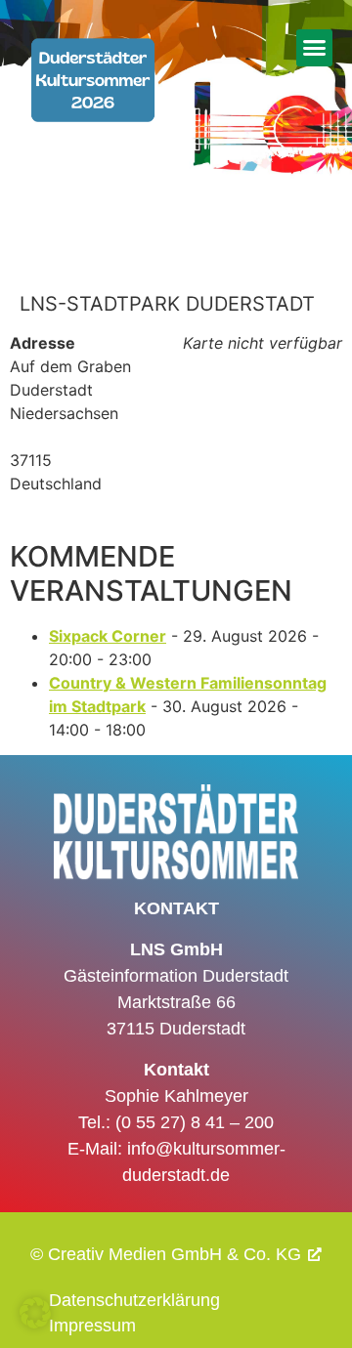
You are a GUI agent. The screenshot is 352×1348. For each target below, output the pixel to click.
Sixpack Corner (107, 636)
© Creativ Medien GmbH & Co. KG (165, 1254)
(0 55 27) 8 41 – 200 (194, 1122)
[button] (314, 47)
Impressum (92, 1325)
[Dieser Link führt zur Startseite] (93, 102)
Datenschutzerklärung (134, 1300)
